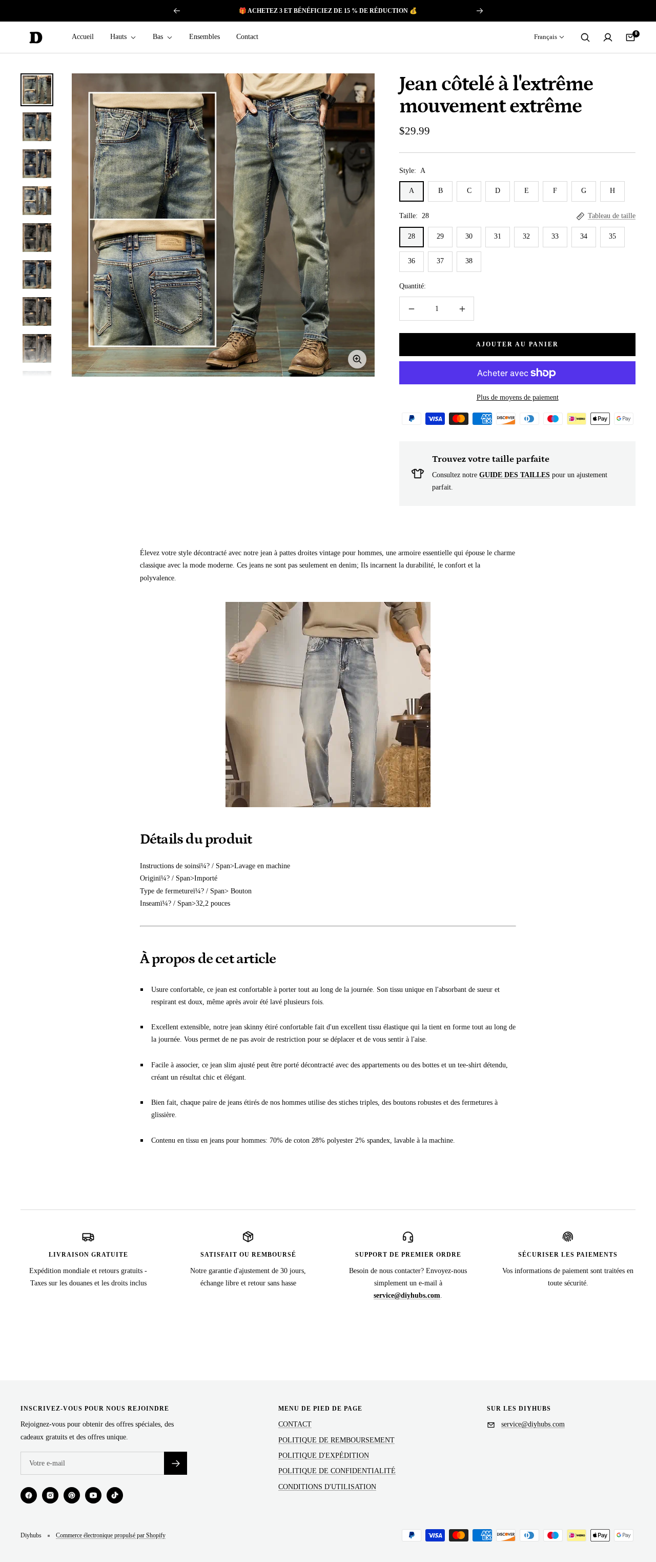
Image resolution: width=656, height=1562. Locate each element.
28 (411, 236)
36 (411, 261)
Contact (247, 37)
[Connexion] (608, 37)
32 (526, 236)
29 (440, 236)
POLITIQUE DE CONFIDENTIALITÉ (337, 1471)
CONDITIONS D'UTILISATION (327, 1487)
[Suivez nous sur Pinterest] (72, 1495)
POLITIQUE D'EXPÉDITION (323, 1455)
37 (440, 261)
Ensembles (204, 37)
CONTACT (295, 1424)
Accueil (83, 37)
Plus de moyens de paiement (518, 397)
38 (469, 261)
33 (555, 236)
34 (583, 236)
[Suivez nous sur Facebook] (28, 1495)
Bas (159, 37)
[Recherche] (585, 37)
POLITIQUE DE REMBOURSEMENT (336, 1440)
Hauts (119, 37)
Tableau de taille (612, 216)
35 (612, 236)
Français (545, 37)
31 (497, 236)
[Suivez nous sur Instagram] (50, 1495)
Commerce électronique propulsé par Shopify (111, 1535)
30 (469, 236)
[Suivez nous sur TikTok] (115, 1495)
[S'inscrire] (175, 1463)
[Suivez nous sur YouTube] (93, 1495)
